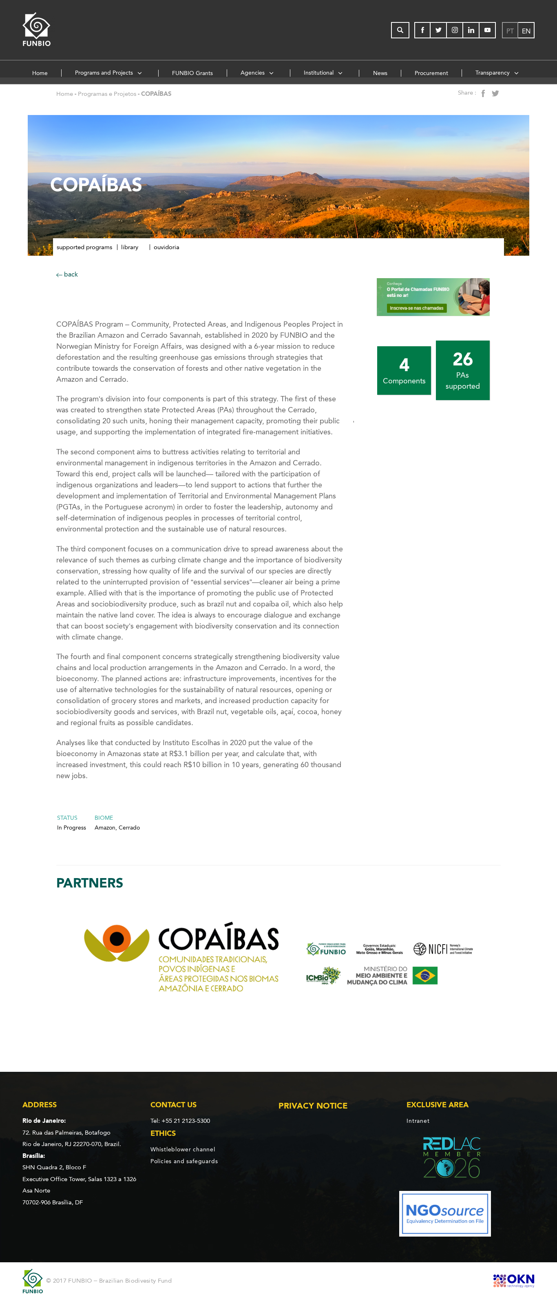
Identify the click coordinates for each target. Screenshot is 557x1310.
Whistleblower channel (182, 1149)
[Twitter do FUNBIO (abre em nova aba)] (439, 30)
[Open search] (400, 30)
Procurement (431, 73)
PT (510, 31)
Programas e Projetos (107, 93)
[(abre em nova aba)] (445, 1159)
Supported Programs (84, 247)
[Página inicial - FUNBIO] (61, 30)
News (380, 73)
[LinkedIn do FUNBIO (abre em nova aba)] (471, 30)
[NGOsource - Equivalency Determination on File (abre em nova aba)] (445, 1215)
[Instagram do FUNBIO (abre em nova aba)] (455, 30)
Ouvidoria (166, 247)
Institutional (319, 72)
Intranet (418, 1121)
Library (129, 247)
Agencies (253, 72)
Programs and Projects (105, 72)
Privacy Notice (313, 1106)
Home (40, 73)
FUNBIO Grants (192, 73)
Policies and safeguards (184, 1161)
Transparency (493, 72)
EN (526, 31)
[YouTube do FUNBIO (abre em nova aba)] (488, 30)
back (70, 274)
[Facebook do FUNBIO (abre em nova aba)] (422, 30)
